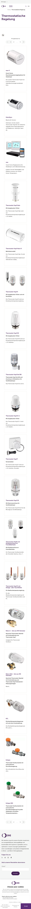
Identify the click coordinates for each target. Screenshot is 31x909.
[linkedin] (2, 857)
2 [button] (13, 42)
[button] (7, 42)
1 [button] (10, 42)
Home (9, 9)
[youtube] (5, 857)
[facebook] (11, 857)
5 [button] (20, 42)
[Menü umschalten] (28, 6)
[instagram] (8, 857)
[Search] (25, 6)
